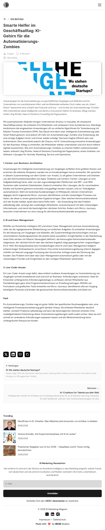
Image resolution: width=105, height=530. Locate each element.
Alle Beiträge (17, 19)
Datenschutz (59, 519)
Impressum (44, 519)
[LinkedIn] (52, 514)
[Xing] (58, 514)
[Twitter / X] (47, 514)
